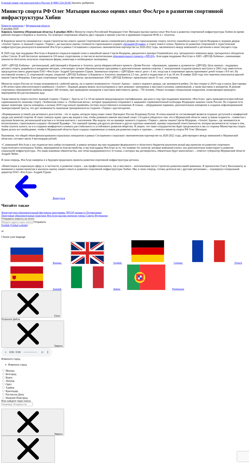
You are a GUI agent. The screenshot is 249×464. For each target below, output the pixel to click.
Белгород (11, 374)
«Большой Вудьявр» (134, 44)
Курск (9, 377)
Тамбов (10, 387)
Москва (10, 370)
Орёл (9, 384)
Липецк (10, 380)
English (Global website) (14, 225)
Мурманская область (38, 25)
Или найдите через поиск (16, 400)
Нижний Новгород (17, 397)
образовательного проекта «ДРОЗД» (134, 56)
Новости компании (12, 25)
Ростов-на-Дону (15, 394)
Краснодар (12, 391)
